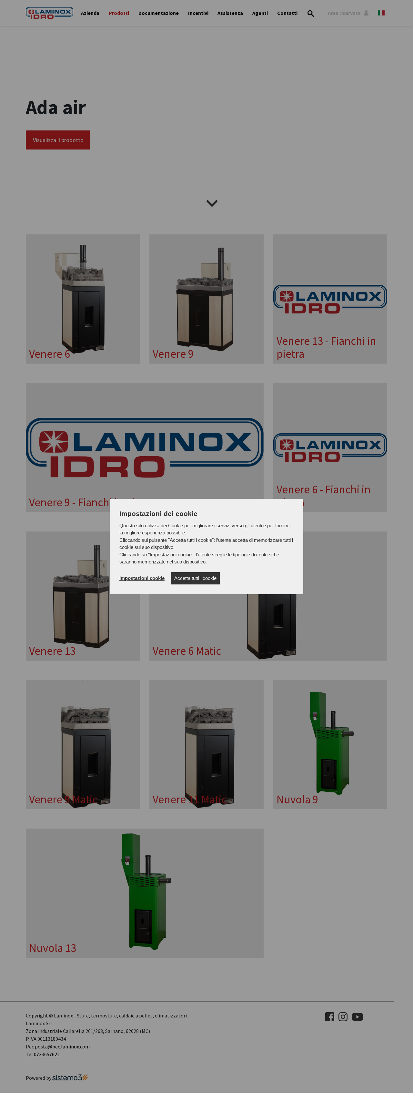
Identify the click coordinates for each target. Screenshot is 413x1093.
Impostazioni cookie (142, 578)
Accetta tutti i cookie (195, 578)
